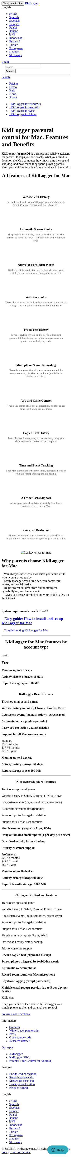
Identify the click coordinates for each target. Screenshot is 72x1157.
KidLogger (16, 1054)
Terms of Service (20, 1152)
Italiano (13, 31)
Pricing (13, 83)
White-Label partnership (24, 1030)
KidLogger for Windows (25, 103)
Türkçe (13, 44)
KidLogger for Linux (23, 114)
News (12, 94)
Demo (13, 87)
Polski (13, 27)
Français (14, 24)
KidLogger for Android (24, 107)
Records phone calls (21, 1077)
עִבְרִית (13, 13)
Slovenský (15, 55)
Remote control (18, 1087)
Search (10, 71)
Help (12, 90)
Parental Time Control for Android (30, 1060)
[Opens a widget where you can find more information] (57, 1150)
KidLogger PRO (19, 1057)
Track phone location (22, 1084)
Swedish (14, 20)
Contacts (14, 1027)
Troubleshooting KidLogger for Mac (25, 630)
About (13, 97)
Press (12, 1034)
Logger (31, 3)
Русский (14, 41)
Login (5, 61)
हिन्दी (12, 34)
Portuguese (16, 48)
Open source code (20, 1037)
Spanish (14, 17)
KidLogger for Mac (22, 110)
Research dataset (19, 1040)
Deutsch (14, 51)
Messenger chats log (21, 1080)
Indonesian (15, 38)
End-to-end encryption (22, 1073)
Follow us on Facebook (16, 1014)
